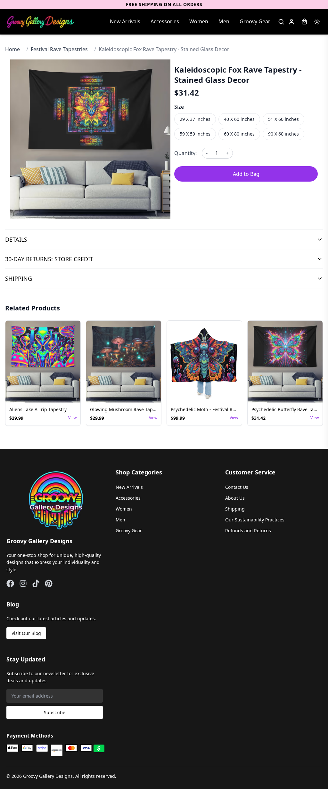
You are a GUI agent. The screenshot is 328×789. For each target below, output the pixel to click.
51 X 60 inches (283, 119)
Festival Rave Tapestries (59, 49)
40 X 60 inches (239, 119)
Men (223, 21)
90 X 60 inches (283, 134)
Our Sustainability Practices (254, 520)
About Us (235, 498)
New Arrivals (125, 21)
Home (12, 49)
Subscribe (54, 712)
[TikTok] (36, 583)
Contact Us (236, 487)
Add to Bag (246, 173)
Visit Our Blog (26, 633)
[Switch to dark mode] (317, 21)
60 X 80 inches (239, 134)
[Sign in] (291, 21)
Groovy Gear (255, 21)
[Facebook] (10, 583)
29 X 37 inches (195, 119)
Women (198, 21)
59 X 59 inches (195, 134)
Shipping (235, 509)
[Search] (281, 22)
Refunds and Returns (248, 530)
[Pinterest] (49, 583)
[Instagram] (23, 583)
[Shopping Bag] (304, 21)
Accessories (165, 21)
